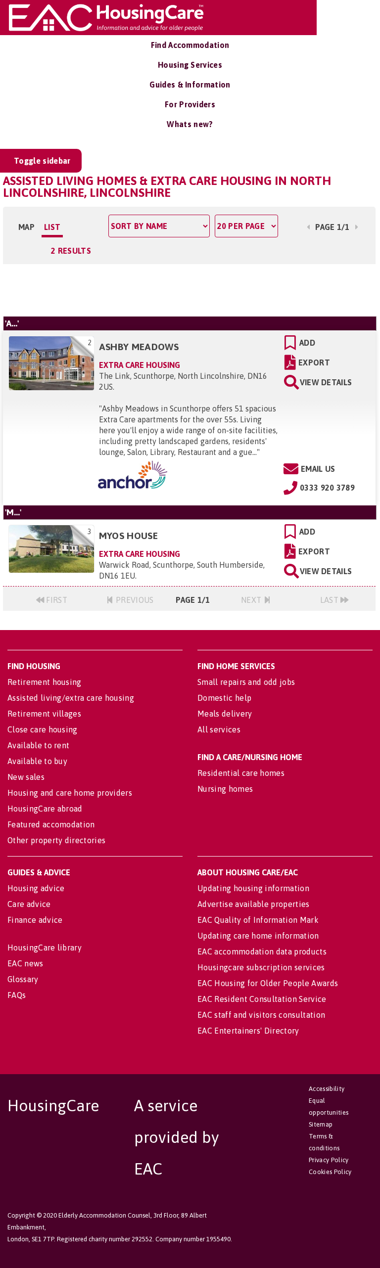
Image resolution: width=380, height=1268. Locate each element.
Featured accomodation (51, 824)
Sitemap (320, 1124)
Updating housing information (253, 888)
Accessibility (326, 1088)
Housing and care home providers (69, 792)
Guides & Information (189, 84)
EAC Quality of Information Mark (258, 919)
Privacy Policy (328, 1160)
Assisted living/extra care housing (70, 697)
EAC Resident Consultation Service (262, 999)
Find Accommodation (190, 45)
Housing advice (35, 888)
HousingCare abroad (45, 808)
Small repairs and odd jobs (246, 682)
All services (218, 729)
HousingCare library (44, 947)
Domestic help (224, 697)
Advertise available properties (253, 904)
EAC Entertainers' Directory (248, 1030)
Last (330, 599)
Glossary (23, 979)
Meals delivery (224, 713)
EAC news (25, 963)
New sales (26, 776)
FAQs (16, 995)
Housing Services (190, 64)
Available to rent (38, 745)
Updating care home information (258, 935)
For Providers (190, 104)
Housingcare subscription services (261, 967)
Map (26, 227)
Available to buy (37, 761)
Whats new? (190, 124)
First (55, 599)
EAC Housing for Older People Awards (267, 983)
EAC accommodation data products (262, 951)
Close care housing (42, 729)
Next (252, 599)
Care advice (29, 904)
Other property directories (56, 840)
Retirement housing (44, 682)
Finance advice (34, 919)
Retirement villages (44, 713)
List (52, 227)
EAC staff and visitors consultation (261, 1014)
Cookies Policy (330, 1172)
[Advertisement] (189, 289)
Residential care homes (241, 773)
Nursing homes (225, 788)
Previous (134, 599)
